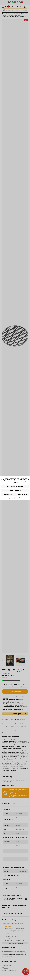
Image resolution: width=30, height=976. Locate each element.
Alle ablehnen (8, 494)
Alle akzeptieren (22, 494)
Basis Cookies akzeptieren (15, 486)
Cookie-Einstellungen (15, 490)
